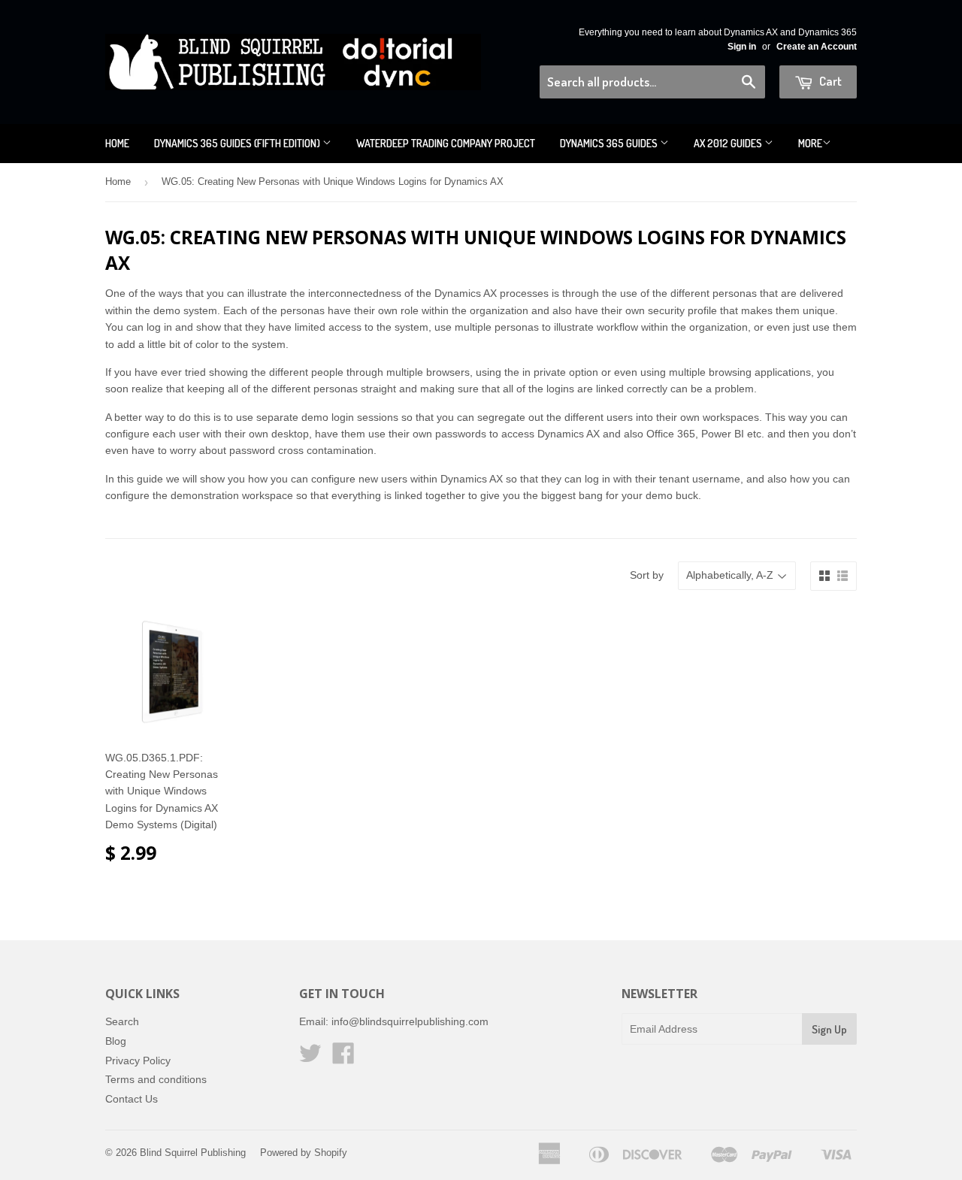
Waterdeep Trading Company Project (445, 143)
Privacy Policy (138, 1060)
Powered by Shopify (303, 1152)
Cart (829, 81)
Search (122, 1021)
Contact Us (131, 1099)
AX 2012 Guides (729, 143)
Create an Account (816, 46)
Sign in (742, 46)
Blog (115, 1041)
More (810, 143)
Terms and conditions (156, 1079)
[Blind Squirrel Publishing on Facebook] (343, 1058)
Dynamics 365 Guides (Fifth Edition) (238, 143)
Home (117, 143)
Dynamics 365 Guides (610, 143)
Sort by (647, 575)
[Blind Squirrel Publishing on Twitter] (310, 1058)
